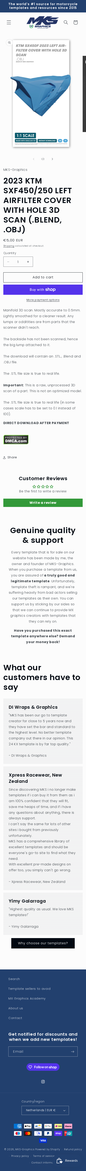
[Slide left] (33, 159)
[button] (9, 22)
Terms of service (44, 1156)
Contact (15, 1018)
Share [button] (12, 457)
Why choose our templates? (43, 943)
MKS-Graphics (24, 1149)
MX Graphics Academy (27, 998)
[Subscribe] (72, 1051)
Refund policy (73, 1149)
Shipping (8, 245)
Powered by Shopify (47, 1149)
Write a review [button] (43, 502)
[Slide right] (52, 159)
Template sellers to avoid (29, 989)
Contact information (45, 1162)
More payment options (43, 300)
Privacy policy (20, 1156)
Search (14, 979)
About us (15, 1008)
